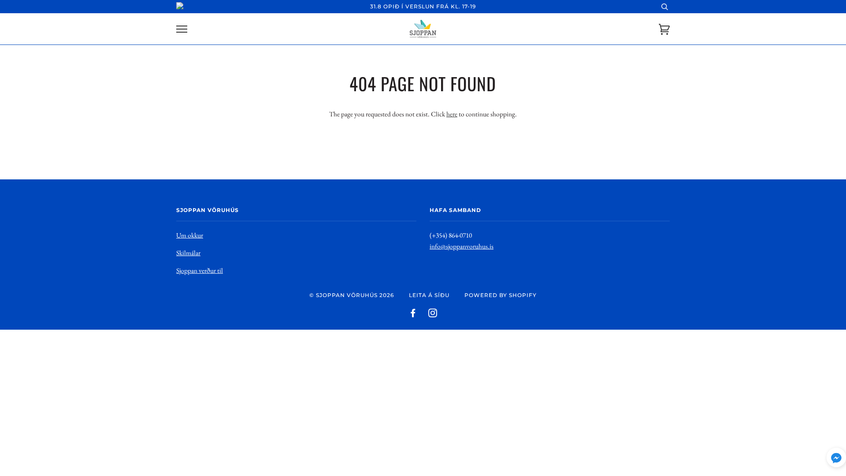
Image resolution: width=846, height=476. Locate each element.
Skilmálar (188, 252)
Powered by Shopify (500, 295)
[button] (836, 459)
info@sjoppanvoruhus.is (462, 246)
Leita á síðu (429, 295)
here (451, 114)
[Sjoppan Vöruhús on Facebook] (413, 314)
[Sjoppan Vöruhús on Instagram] (433, 314)
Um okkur (189, 235)
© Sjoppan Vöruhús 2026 (351, 295)
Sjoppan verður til (199, 270)
